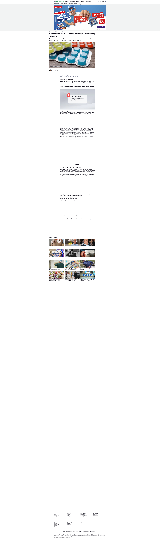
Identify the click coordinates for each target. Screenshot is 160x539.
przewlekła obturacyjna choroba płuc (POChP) (76, 195)
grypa (64, 169)
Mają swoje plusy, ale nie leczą (66, 75)
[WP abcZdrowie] (60, 1)
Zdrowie (77, 1)
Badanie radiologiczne (56, 524)
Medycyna (82, 1)
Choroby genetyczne (82, 516)
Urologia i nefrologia (69, 524)
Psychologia (75, 3)
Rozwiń (77, 164)
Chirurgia (68, 515)
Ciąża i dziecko (71, 3)
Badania (61, 3)
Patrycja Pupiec (53, 69)
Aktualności (67, 1)
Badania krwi (55, 523)
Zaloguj (103, 1)
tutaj (69, 537)
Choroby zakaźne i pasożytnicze (83, 515)
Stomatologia (68, 523)
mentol (66, 129)
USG (54, 526)
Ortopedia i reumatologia (70, 522)
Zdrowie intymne (82, 521)
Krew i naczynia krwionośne (83, 522)
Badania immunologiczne (56, 522)
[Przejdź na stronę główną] (57, 1)
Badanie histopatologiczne (57, 521)
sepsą (77, 198)
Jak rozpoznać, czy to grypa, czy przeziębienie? (69, 76)
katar (61, 178)
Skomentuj (89, 70)
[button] (99, 1)
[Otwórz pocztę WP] (97, 1)
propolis (61, 129)
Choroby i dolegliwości (56, 3)
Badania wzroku (55, 525)
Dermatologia (68, 516)
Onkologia (68, 521)
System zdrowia (88, 1)
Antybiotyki (94, 516)
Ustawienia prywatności (93, 531)
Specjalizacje (65, 3)
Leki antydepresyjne (95, 515)
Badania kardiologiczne (56, 515)
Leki (79, 3)
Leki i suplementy (95, 514)
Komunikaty (72, 1)
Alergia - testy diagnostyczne (57, 516)
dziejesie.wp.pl (81, 215)
